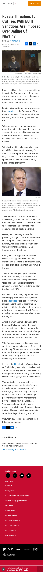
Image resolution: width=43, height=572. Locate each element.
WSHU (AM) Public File (13, 521)
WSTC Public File (11, 536)
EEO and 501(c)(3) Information (16, 501)
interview (11, 111)
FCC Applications (11, 516)
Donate (35, 3)
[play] (3, 569)
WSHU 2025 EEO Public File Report (17, 496)
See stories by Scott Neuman (14, 449)
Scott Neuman (15, 41)
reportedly (14, 301)
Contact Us (8, 486)
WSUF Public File (10, 531)
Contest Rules (10, 511)
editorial (16, 364)
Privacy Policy (9, 491)
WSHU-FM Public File (12, 526)
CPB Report (9, 506)
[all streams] (40, 569)
